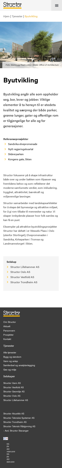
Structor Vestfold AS (22, 277)
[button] (56, 5)
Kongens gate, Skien (20, 159)
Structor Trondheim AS (23, 282)
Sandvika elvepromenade (22, 144)
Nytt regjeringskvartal (20, 149)
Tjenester (17, 16)
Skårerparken (16, 154)
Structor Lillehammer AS (24, 267)
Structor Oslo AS (20, 272)
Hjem (6, 16)
